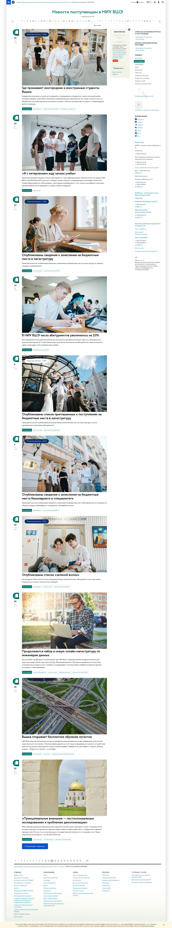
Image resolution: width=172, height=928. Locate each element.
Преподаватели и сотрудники (22, 883)
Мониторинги (77, 880)
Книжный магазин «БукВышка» (110, 880)
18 (71, 861)
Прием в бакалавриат (49, 883)
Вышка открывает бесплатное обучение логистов (57, 736)
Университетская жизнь (142, 78)
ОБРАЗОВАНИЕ (48, 872)
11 (49, 861)
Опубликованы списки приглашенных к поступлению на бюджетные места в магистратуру (62, 416)
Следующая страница (34, 846)
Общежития (139, 198)
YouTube (139, 122)
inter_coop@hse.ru (140, 229)
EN (150, 2)
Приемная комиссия (141, 176)
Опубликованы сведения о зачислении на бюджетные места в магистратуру (60, 257)
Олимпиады (46, 880)
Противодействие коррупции (22, 896)
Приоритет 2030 (140, 81)
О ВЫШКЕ (17, 872)
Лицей (45, 875)
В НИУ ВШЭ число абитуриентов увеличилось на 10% (60, 335)
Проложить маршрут (141, 234)
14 (58, 861)
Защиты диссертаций (79, 885)
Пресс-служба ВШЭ (141, 237)
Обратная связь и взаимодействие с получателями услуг (53, 904)
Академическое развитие (80, 888)
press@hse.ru (139, 245)
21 (80, 861)
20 (77, 861)
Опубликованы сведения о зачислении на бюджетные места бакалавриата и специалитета (60, 496)
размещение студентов (68, 109)
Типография (105, 883)
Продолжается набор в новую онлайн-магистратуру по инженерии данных (61, 653)
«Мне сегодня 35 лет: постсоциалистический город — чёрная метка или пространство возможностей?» (119, 54)
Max (138, 136)
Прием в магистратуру (49, 888)
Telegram (140, 125)
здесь (118, 924)
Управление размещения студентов (146, 201)
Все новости (139, 58)
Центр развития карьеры (50, 896)
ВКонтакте (140, 119)
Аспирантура (47, 890)
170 (87, 861)
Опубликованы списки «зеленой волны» (50, 574)
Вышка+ (45, 885)
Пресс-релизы (139, 248)
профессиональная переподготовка (63, 754)
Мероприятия (119, 32)
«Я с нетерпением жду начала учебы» (49, 173)
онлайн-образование (39, 672)
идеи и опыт (37, 190)
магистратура (140, 39)
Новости (61, 866)
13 (55, 861)
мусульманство (48, 839)
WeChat (139, 127)
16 (64, 861)
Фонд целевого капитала (21, 893)
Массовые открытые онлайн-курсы (142, 882)
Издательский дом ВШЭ (109, 877)
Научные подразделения (80, 875)
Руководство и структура (21, 877)
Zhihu (139, 133)
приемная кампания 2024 (51, 109)
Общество (138, 72)
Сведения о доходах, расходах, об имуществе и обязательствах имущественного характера (24, 900)
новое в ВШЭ (37, 754)
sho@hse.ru (138, 206)
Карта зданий (139, 232)
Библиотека (105, 875)
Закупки (16, 888)
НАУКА (75, 872)
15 (61, 861)
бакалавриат (37, 109)
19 (74, 861)
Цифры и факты (18, 875)
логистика (47, 754)
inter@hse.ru (138, 217)
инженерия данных (64, 672)
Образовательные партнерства (52, 901)
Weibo (139, 130)
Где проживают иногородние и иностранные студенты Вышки (60, 90)
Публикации (105, 890)
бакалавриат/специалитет (144, 37)
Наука (136, 67)
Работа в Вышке (18, 916)
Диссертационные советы (80, 883)
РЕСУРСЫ (105, 872)
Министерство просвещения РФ (141, 879)
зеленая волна (47, 587)
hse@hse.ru (138, 173)
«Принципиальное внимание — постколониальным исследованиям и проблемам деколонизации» (58, 820)
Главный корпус (139, 142)
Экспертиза (138, 70)
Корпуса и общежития (20, 885)
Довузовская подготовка (50, 877)
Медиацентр (106, 885)
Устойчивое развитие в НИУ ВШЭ (23, 880)
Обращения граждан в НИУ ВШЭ (23, 890)
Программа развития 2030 (143, 84)
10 (45, 861)
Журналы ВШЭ (106, 888)
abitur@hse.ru (139, 186)
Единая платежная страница (22, 914)
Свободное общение (141, 75)
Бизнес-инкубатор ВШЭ (50, 898)
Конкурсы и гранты (78, 890)
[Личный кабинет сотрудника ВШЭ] (158, 2)
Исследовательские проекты (81, 877)
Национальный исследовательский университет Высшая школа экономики (35, 866)
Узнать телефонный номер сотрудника (147, 167)
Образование (139, 64)
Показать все (118, 68)
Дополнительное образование (52, 893)
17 (68, 861)
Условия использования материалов (146, 251)
